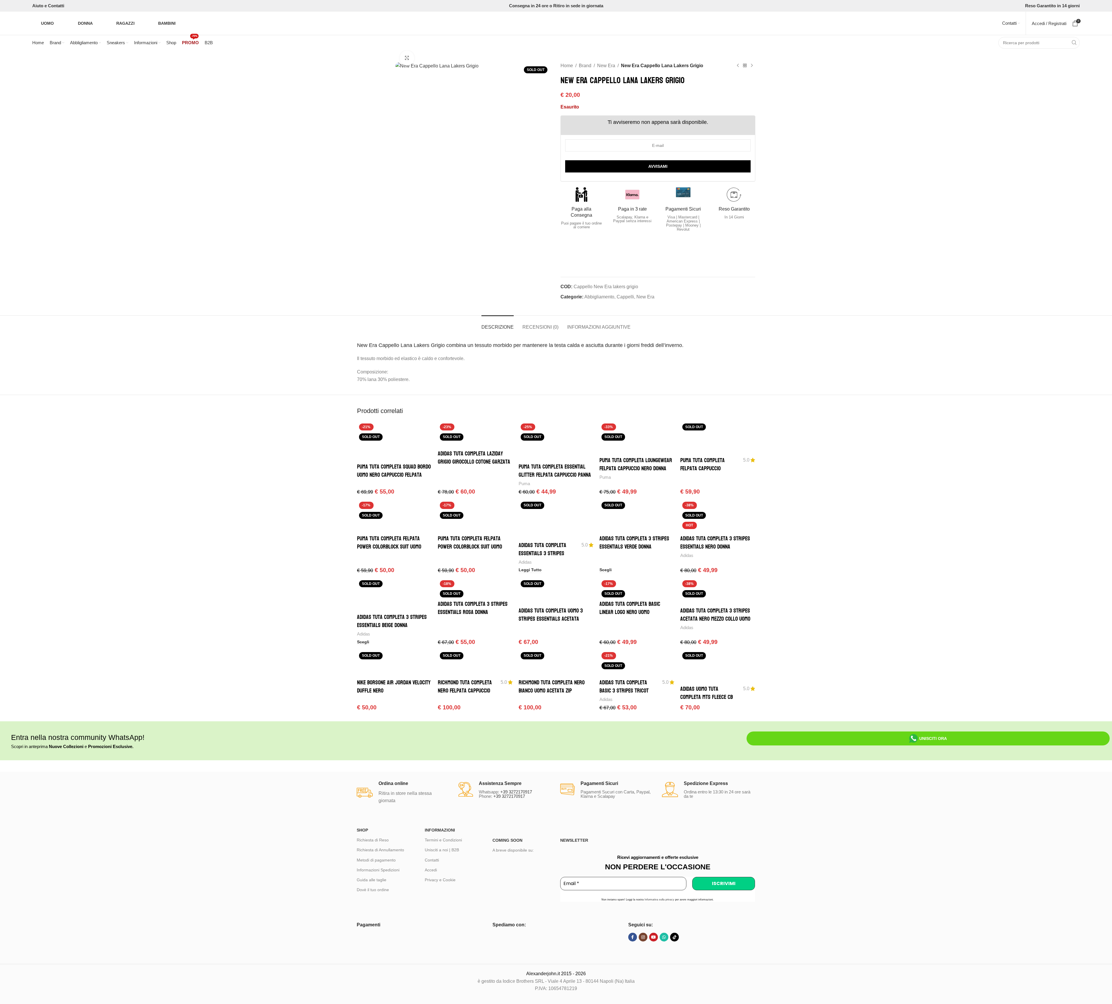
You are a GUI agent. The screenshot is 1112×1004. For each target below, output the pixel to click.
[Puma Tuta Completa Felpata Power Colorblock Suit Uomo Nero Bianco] (475, 516)
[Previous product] (737, 65)
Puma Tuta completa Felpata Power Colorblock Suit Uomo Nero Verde (389, 546)
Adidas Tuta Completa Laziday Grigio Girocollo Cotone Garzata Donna (474, 461)
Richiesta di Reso (373, 840)
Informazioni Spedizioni (378, 870)
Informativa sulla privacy (659, 899)
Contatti (432, 860)
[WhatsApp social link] (664, 937)
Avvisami (657, 166)
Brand (585, 65)
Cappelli (625, 296)
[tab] (497, 324)
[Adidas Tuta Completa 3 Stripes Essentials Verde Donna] (636, 516)
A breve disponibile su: (513, 850)
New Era (606, 65)
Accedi (431, 870)
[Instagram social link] (643, 937)
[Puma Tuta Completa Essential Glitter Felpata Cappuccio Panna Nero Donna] (556, 440)
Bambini (167, 23)
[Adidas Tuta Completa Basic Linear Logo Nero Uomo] (636, 588)
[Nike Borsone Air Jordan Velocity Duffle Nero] (394, 663)
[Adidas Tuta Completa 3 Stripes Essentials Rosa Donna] (475, 588)
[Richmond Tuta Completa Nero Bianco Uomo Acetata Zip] (556, 663)
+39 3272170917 (516, 791)
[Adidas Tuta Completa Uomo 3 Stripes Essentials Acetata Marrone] (556, 591)
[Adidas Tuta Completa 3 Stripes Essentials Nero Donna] (717, 516)
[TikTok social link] (674, 937)
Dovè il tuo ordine (373, 889)
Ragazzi (125, 23)
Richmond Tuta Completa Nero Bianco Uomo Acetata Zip (552, 686)
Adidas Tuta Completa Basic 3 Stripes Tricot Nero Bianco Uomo (624, 690)
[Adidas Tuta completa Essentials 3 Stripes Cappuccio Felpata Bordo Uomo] (556, 519)
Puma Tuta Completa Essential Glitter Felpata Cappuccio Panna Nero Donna (555, 475)
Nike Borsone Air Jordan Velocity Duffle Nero (394, 686)
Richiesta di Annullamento (380, 850)
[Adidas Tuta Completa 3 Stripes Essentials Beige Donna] (394, 594)
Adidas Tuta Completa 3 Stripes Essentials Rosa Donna (473, 608)
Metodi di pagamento (376, 860)
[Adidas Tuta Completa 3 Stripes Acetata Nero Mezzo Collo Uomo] (717, 591)
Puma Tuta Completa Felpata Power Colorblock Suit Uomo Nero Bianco (470, 546)
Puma (524, 483)
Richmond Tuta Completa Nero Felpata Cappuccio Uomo (465, 690)
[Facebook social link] (632, 937)
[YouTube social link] (653, 937)
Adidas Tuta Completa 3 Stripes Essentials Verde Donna (634, 542)
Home (567, 65)
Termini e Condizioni (443, 840)
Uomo (47, 23)
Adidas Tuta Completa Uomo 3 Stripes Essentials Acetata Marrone (551, 619)
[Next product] (751, 65)
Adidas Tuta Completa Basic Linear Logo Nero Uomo (629, 608)
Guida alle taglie (371, 879)
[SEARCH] (1074, 43)
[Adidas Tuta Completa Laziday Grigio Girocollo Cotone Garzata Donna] (475, 434)
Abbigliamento (599, 296)
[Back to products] (744, 65)
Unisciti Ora (933, 738)
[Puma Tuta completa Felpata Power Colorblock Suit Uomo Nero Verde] (394, 516)
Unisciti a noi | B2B (442, 850)
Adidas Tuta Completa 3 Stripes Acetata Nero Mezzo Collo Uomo (715, 615)
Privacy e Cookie (440, 879)
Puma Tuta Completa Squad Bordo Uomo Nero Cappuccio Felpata (394, 471)
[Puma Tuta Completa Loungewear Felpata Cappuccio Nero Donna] (636, 437)
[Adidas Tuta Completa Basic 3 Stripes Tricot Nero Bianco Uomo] (636, 663)
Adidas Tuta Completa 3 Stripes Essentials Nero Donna (715, 542)
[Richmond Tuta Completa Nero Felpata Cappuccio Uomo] (475, 663)
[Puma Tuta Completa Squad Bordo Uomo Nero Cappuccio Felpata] (394, 440)
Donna (85, 23)
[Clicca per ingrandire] (407, 58)
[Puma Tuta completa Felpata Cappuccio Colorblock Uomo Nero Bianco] (717, 437)
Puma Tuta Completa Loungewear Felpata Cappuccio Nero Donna (635, 464)
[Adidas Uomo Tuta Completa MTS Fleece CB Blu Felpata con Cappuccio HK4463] (717, 666)
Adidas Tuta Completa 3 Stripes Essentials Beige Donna (392, 621)
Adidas (525, 562)
